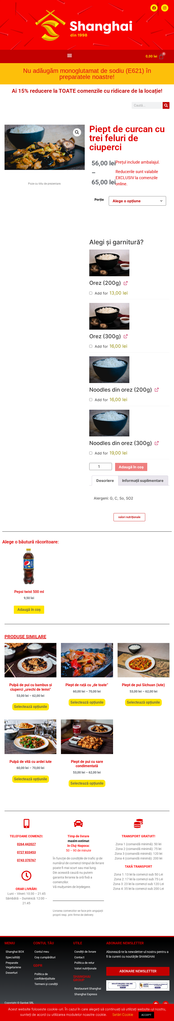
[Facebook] (154, 8)
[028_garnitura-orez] (109, 263)
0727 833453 (26, 852)
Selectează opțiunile (30, 706)
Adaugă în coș (131, 467)
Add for (111, 293)
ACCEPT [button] (146, 1014)
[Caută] (166, 105)
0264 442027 (26, 844)
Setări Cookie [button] (122, 1014)
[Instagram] (164, 8)
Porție (99, 199)
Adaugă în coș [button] (29, 609)
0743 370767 (26, 860)
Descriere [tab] (105, 480)
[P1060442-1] (109, 369)
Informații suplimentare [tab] (143, 480)
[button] (69, 55)
